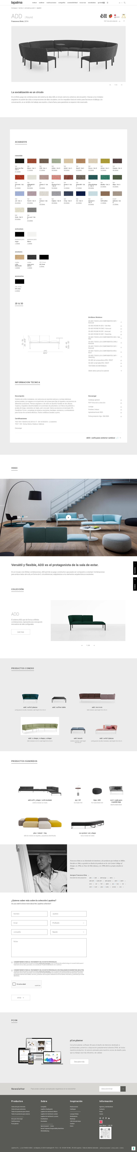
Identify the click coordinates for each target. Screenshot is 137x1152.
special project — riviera (47, 1126)
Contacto (102, 1109)
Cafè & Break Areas (75, 1121)
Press (101, 1111)
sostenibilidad (72, 2)
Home (71, 1126)
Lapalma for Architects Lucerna (49, 1116)
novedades (92, 2)
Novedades (44, 1121)
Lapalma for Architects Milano (49, 1111)
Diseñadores (44, 1119)
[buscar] (125, 3)
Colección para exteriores (18, 1109)
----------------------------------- (75, 1111)
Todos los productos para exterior (20, 1114)
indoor (34, 2)
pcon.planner (15, 1123)
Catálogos (73, 1109)
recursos (82, 2)
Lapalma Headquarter (47, 1109)
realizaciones (51, 2)
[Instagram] (100, 1118)
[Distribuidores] (108, 3)
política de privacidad (44, 963)
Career (101, 1114)
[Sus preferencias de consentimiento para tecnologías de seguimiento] (133, 1148)
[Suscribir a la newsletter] (123, 1089)
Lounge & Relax (74, 1114)
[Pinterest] (106, 1118)
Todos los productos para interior (20, 1111)
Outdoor (72, 1123)
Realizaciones (74, 1106)
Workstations (73, 1116)
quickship (101, 2)
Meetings (72, 1119)
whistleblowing (45, 1131)
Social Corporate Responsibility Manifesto (52, 1128)
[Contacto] (104, 3)
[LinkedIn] (109, 1118)
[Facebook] (103, 1118)
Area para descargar (17, 1119)
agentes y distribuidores (106, 1106)
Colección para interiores (18, 1106)
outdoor (41, 2)
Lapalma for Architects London (49, 1114)
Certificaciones (15, 1121)
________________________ (17, 1116)
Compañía (43, 1106)
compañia (61, 2)
